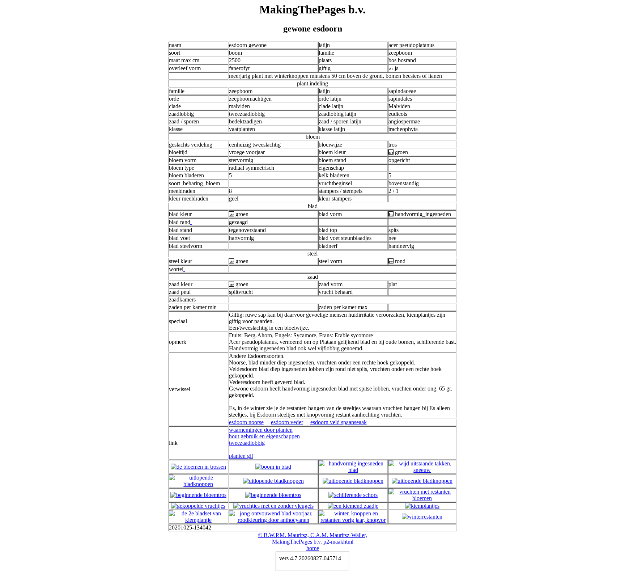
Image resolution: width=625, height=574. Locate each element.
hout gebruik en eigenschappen (264, 436)
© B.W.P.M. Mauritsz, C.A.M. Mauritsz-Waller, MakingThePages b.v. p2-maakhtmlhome (312, 541)
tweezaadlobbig (247, 443)
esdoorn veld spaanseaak (338, 422)
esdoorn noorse (246, 422)
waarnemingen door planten (261, 430)
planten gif (241, 456)
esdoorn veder (287, 422)
